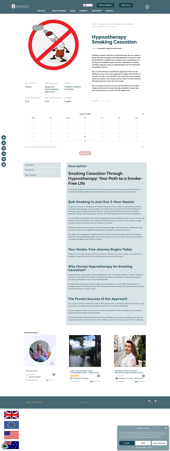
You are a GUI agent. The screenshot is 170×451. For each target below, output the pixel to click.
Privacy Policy (84, 402)
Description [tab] (29, 165)
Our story (97, 11)
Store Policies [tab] (30, 175)
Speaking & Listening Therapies (109, 24)
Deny (143, 443)
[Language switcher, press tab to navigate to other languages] (87, 5)
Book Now (85, 153)
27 (85, 137)
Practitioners (59, 11)
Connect (84, 11)
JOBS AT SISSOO (33, 402)
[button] (166, 428)
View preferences (159, 443)
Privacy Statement (141, 447)
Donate (109, 11)
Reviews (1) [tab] (29, 170)
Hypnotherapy (128, 24)
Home (94, 24)
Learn (73, 11)
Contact (149, 447)
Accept (126, 443)
